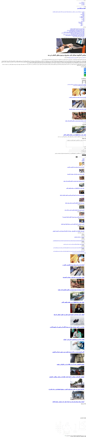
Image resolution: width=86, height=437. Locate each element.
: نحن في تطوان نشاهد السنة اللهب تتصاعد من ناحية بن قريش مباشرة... (73, 244)
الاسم (85, 148)
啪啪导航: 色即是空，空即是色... (79, 237)
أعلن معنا (82, 4)
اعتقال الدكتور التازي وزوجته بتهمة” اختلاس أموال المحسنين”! (73, 217)
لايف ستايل (82, 21)
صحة (83, 20)
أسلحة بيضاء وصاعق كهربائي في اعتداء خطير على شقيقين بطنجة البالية (68, 401)
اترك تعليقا (70, 57)
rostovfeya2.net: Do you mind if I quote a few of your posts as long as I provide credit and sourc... (68, 240)
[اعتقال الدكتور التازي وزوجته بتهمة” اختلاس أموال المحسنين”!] (81, 215)
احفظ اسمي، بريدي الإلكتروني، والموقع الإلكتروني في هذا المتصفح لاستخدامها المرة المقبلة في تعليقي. (70, 153)
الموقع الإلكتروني (83, 151)
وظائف (81, 23)
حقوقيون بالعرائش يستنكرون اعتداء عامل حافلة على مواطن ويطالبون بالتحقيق (66, 376)
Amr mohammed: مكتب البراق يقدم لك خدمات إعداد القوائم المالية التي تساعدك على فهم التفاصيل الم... (68, 247)
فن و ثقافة (82, 17)
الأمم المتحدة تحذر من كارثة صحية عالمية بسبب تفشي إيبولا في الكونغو (73, 34)
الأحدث (83, 158)
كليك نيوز (82, 57)
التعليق (84, 146)
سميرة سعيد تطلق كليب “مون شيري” (79, 85)
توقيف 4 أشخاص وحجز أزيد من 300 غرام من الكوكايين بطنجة (70, 364)
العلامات (83, 161)
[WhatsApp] (43, 75)
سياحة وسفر (80, 22)
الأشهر (83, 159)
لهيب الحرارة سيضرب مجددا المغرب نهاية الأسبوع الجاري (76, 84)
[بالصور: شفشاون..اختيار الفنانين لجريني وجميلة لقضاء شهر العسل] (81, 222)
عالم (83, 18)
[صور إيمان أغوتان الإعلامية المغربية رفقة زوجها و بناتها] (81, 201)
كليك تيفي (82, 19)
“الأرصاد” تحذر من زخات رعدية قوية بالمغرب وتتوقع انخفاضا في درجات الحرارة (66, 389)
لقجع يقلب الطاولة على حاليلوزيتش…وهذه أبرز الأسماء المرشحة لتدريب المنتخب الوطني (68, 231)
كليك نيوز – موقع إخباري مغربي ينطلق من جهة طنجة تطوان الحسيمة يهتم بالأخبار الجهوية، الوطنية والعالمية (68, 11)
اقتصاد (83, 15)
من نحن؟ (83, 2)
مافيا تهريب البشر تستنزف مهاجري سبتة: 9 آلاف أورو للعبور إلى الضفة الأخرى (72, 32)
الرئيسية (85, 37)
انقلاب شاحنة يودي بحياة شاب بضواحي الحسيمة (77, 29)
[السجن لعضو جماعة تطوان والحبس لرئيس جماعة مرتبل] (81, 208)
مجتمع (83, 13)
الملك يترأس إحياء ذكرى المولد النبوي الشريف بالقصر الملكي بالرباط (72, 195)
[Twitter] (43, 71)
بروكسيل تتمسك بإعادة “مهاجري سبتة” (78, 36)
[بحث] (85, 6)
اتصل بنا (83, 3)
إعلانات (81, 25)
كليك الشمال (82, 14)
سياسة (83, 12)
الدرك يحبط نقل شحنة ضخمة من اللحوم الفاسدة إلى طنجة (75, 30)
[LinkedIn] (43, 73)
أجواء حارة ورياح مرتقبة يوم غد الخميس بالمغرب (77, 28)
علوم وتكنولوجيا (82, 16)
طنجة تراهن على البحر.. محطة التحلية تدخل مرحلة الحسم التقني (74, 35)
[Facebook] (43, 69)
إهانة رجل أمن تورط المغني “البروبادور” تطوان (77, 33)
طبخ (81, 24)
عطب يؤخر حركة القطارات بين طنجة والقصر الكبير (76, 31)
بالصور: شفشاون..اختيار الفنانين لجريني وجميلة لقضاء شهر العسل (72, 224)
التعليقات (83, 160)
